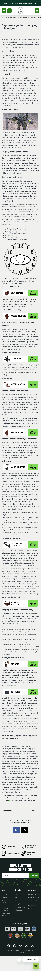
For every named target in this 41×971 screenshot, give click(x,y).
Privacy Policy (19, 904)
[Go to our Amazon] (32, 945)
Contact (17, 901)
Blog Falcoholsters (11, 17)
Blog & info (5, 895)
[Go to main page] (2, 17)
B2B (16, 898)
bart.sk (24, 952)
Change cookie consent (6, 915)
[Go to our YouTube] (20, 945)
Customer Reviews (33, 898)
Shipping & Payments (5, 910)
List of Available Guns (32, 902)
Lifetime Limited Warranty (6, 902)
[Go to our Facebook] (8, 945)
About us (17, 895)
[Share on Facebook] (16, 830)
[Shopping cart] (37, 10)
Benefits (4, 898)
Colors (30, 909)
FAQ (3, 906)
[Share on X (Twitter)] (24, 830)
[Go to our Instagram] (14, 945)
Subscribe (34, 876)
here (9, 800)
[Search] (9, 10)
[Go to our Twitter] (26, 945)
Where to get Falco (33, 895)
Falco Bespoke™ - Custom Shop (20, 911)
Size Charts (31, 906)
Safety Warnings (20, 907)
